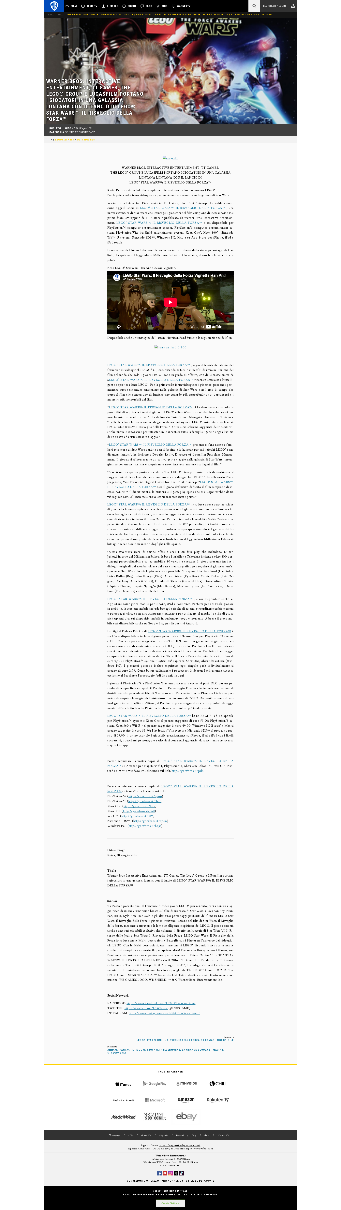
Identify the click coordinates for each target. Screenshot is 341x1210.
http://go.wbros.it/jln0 (139, 811)
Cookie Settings (170, 1203)
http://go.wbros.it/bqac (144, 826)
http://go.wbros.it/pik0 (188, 771)
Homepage (114, 1135)
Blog (149, 6)
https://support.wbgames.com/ (179, 1145)
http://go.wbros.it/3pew (150, 821)
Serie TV (91, 6)
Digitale (112, 6)
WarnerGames (86, 139)
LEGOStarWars (64, 139)
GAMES (69, 132)
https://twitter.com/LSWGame (146, 1008)
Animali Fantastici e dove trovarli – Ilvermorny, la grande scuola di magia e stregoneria (165, 1051)
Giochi (131, 6)
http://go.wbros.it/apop (145, 796)
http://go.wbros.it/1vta (139, 806)
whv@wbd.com (203, 1148)
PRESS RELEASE (85, 132)
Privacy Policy (172, 1180)
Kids (164, 6)
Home (51, 15)
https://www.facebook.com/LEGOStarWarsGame (160, 1003)
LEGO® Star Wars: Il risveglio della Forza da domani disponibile (185, 1040)
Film (74, 6)
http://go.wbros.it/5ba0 (144, 801)
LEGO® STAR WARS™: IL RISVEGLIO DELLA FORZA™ (182, 208)
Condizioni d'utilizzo (143, 1180)
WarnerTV (183, 6)
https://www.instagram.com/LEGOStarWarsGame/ (164, 1013)
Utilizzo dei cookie (200, 1180)
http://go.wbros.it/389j (137, 816)
